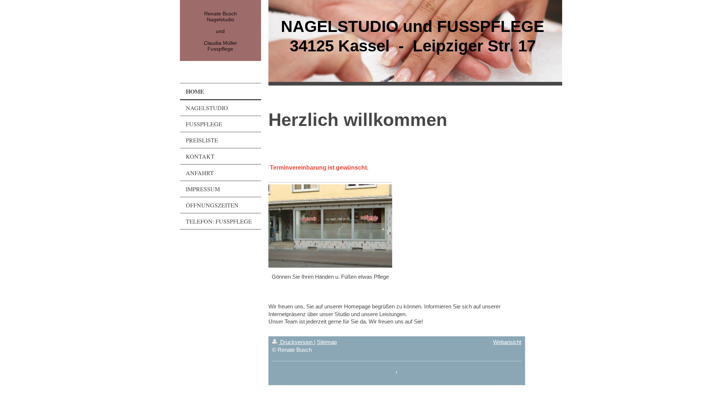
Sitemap (327, 342)
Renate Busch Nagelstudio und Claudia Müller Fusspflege (220, 31)
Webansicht (507, 342)
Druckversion (296, 342)
